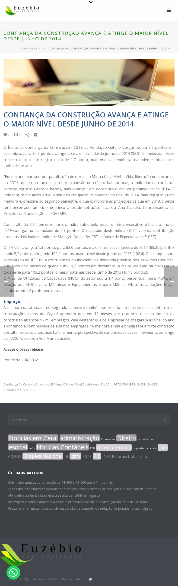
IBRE (132, 384)
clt (66, 456)
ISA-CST (152, 384)
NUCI (32, 389)
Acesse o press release (23, 349)
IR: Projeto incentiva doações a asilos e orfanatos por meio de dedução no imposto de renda (78, 502)
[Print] (38, 134)
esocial (18, 447)
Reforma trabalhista (129, 456)
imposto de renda (145, 448)
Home (25, 48)
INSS (106, 456)
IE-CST (141, 384)
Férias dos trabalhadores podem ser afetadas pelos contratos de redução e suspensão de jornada (82, 489)
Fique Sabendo (147, 439)
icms (75, 456)
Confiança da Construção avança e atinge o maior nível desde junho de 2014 (57, 384)
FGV (125, 384)
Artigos (38, 48)
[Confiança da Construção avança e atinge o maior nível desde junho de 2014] (89, 82)
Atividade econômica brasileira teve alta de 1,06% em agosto (54, 495)
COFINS (14, 456)
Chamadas (108, 439)
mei (163, 447)
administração (79, 437)
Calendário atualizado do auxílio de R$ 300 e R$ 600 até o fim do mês (60, 482)
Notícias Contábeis (62, 447)
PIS (97, 456)
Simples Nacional (43, 456)
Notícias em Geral (15, 389)
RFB (92, 448)
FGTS (117, 384)
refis (32, 448)
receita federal (114, 447)
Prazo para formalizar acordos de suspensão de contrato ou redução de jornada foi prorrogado (80, 508)
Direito (126, 437)
